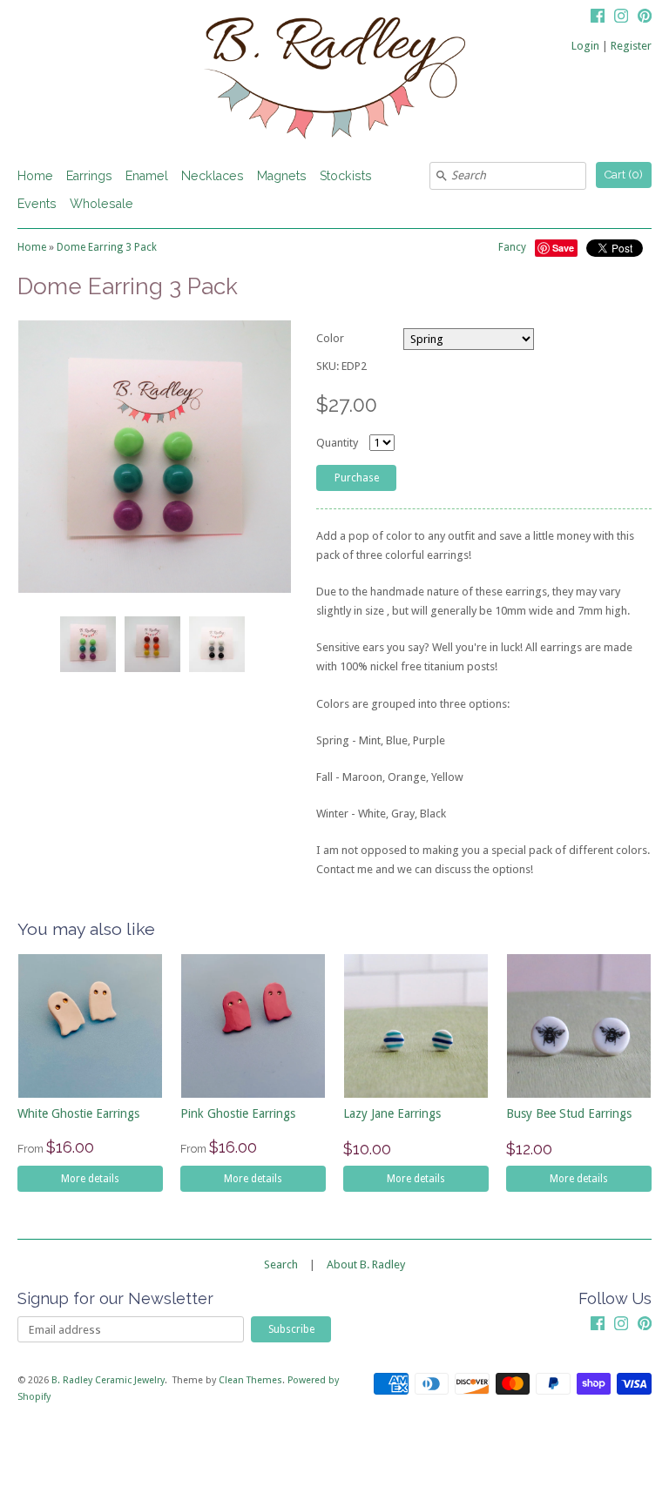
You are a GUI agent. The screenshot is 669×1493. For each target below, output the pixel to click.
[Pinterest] (645, 18)
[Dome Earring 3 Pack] (87, 644)
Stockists (346, 176)
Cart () (624, 174)
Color (330, 338)
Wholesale (101, 204)
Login (585, 45)
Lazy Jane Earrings (392, 1113)
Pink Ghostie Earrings (237, 1113)
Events (37, 204)
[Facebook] (598, 18)
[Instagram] (621, 18)
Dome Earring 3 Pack (107, 247)
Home (35, 176)
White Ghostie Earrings (78, 1113)
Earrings (89, 176)
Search (281, 1264)
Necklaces (212, 176)
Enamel (146, 176)
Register (631, 45)
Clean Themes (250, 1380)
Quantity (337, 442)
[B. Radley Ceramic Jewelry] (334, 81)
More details (90, 1179)
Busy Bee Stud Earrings (569, 1113)
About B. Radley (366, 1264)
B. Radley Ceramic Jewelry (108, 1380)
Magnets (282, 176)
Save (563, 247)
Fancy (512, 247)
